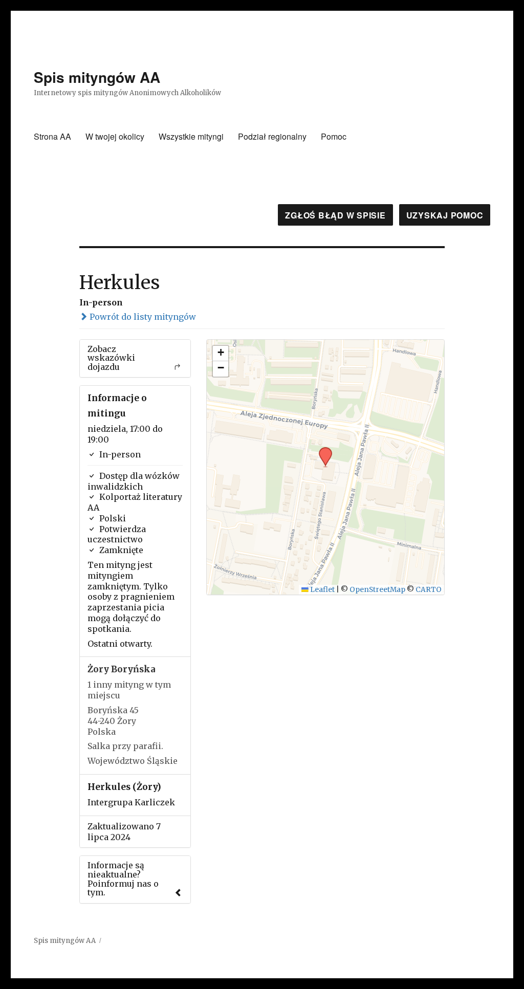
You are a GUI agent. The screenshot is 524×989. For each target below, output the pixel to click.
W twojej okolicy (114, 136)
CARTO (429, 589)
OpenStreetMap (377, 589)
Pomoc (333, 136)
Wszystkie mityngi (191, 136)
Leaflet (322, 589)
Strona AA (52, 136)
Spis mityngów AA (97, 77)
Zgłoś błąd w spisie (335, 215)
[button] (322, 450)
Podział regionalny (272, 136)
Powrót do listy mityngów (142, 317)
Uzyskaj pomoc (445, 215)
